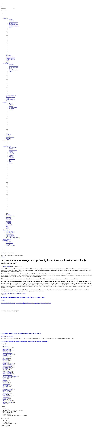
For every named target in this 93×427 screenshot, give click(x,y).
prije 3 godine (6, 266)
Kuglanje (11, 155)
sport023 (3, 336)
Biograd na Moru (10, 231)
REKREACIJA (6, 385)
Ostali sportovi (7, 146)
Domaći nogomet (13, 66)
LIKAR (7, 60)
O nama (8, 244)
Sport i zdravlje (7, 239)
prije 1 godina (9, 336)
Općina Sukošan (10, 236)
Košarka (5, 18)
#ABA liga (6, 293)
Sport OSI (5, 141)
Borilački (11, 152)
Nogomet (6, 63)
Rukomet (11, 157)
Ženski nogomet (13, 67)
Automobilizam (13, 150)
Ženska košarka (13, 23)
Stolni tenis (12, 159)
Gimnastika (12, 154)
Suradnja (8, 241)
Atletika (11, 148)
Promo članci (9, 243)
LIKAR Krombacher (14, 26)
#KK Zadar (23, 293)
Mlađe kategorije (13, 24)
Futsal (10, 68)
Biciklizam (11, 151)
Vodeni (5, 102)
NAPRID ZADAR (10, 245)
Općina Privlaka (10, 235)
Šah (10, 160)
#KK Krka (11, 293)
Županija (5, 230)
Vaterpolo (11, 108)
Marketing (6, 240)
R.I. (1, 266)
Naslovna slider (7, 367)
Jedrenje (11, 104)
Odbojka (11, 156)
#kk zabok (17, 293)
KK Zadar (11, 20)
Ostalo (10, 27)
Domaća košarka (13, 22)
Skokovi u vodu (13, 107)
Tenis (10, 161)
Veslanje (11, 110)
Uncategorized (7, 395)
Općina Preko (9, 234)
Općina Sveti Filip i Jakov (12, 237)
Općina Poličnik (10, 232)
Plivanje (11, 106)
